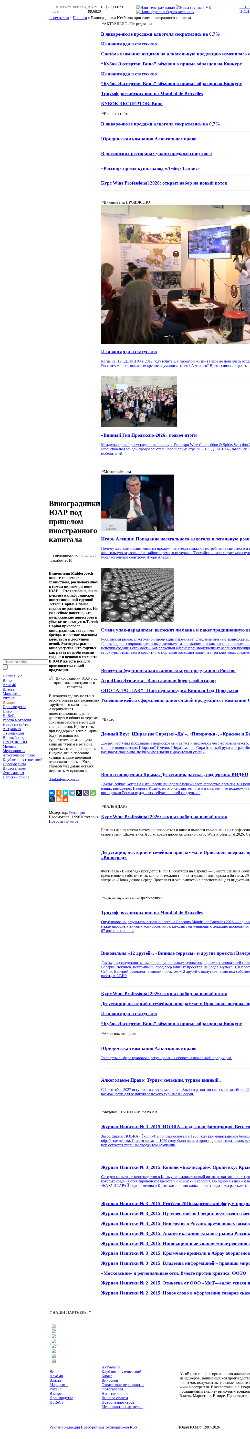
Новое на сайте (15, 724)
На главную (12, 676)
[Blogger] (59, 799)
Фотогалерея (13, 773)
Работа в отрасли (17, 720)
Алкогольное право (19, 755)
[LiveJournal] (52, 799)
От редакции (13, 733)
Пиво (7, 711)
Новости (56, 821)
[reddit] (65, 799)
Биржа (107, 1376)
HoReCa (9, 716)
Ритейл (9, 698)
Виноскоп (110, 1380)
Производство (14, 707)
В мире (9, 702)
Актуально (12, 729)
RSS (133, 1427)
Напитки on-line (16, 777)
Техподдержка (117, 1427)
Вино (7, 680)
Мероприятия (14, 751)
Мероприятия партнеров (122, 1407)
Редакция (77, 812)
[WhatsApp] (93, 793)
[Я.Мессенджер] (65, 793)
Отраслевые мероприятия (123, 1385)
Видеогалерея (14, 768)
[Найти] (5, 667)
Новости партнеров (118, 1402)
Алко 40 (9, 685)
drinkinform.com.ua (64, 779)
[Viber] (86, 793)
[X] (79, 793)
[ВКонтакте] (52, 793)
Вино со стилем (115, 1398)
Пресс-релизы (14, 764)
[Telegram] (72, 793)
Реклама (56, 1427)
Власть (8, 689)
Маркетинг (12, 694)
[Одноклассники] (59, 793)
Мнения (9, 746)
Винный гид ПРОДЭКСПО (15, 739)
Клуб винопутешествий (22, 759)
